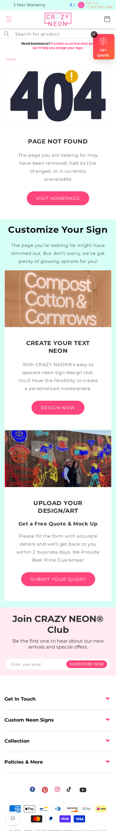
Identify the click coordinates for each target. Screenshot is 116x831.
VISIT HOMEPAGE (58, 198)
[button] (8, 19)
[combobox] (58, 33)
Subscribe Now (87, 664)
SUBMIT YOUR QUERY (58, 579)
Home (11, 59)
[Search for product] (6, 33)
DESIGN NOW (58, 407)
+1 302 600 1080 (99, 5)
